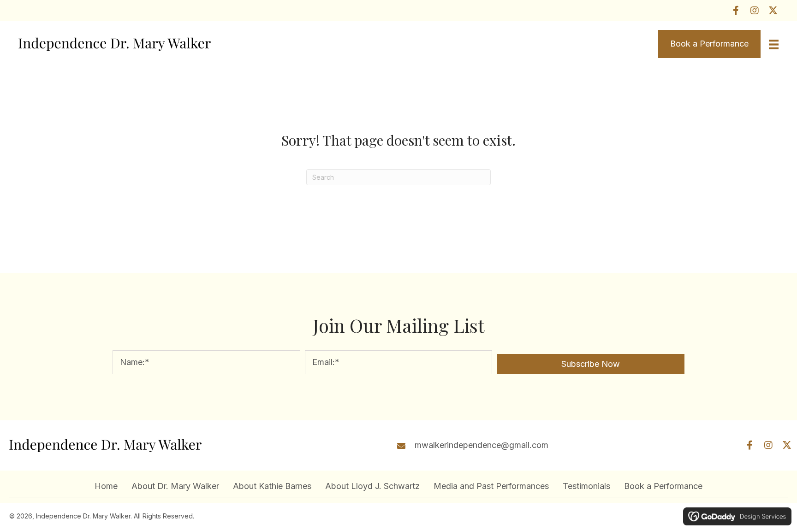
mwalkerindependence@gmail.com (481, 445)
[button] (736, 10)
